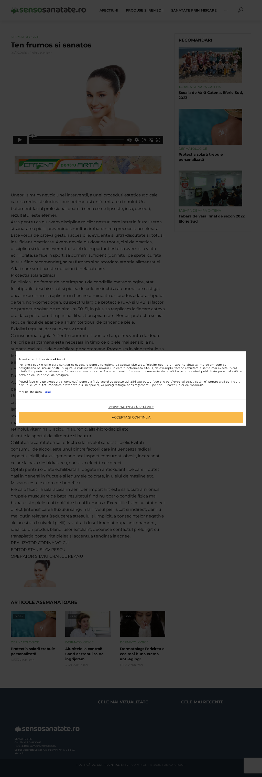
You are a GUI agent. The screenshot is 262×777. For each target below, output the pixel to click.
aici (48, 391)
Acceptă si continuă (131, 417)
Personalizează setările (131, 407)
